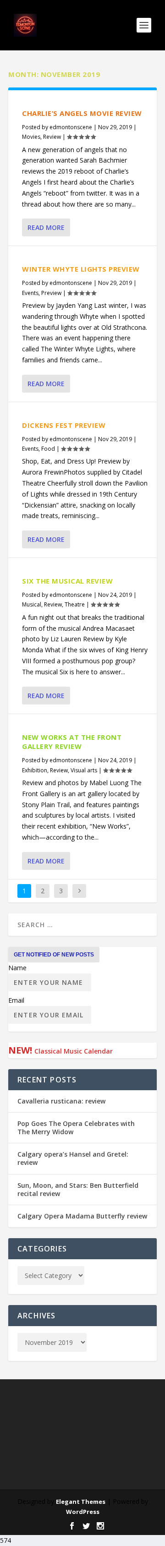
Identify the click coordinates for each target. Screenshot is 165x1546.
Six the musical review (67, 580)
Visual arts (84, 770)
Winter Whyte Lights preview (81, 268)
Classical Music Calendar (73, 1051)
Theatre (75, 604)
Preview (51, 293)
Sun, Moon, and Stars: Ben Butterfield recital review (77, 1189)
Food (48, 449)
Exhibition (34, 770)
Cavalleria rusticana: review (61, 1101)
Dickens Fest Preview (63, 425)
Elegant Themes (80, 1501)
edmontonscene (71, 127)
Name (17, 967)
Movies (31, 137)
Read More (46, 227)
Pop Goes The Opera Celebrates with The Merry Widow (76, 1127)
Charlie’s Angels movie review (82, 113)
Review (52, 137)
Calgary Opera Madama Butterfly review (82, 1216)
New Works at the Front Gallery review (71, 741)
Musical (31, 604)
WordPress (82, 1512)
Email (16, 1000)
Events (30, 293)
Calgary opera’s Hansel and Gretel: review (72, 1158)
